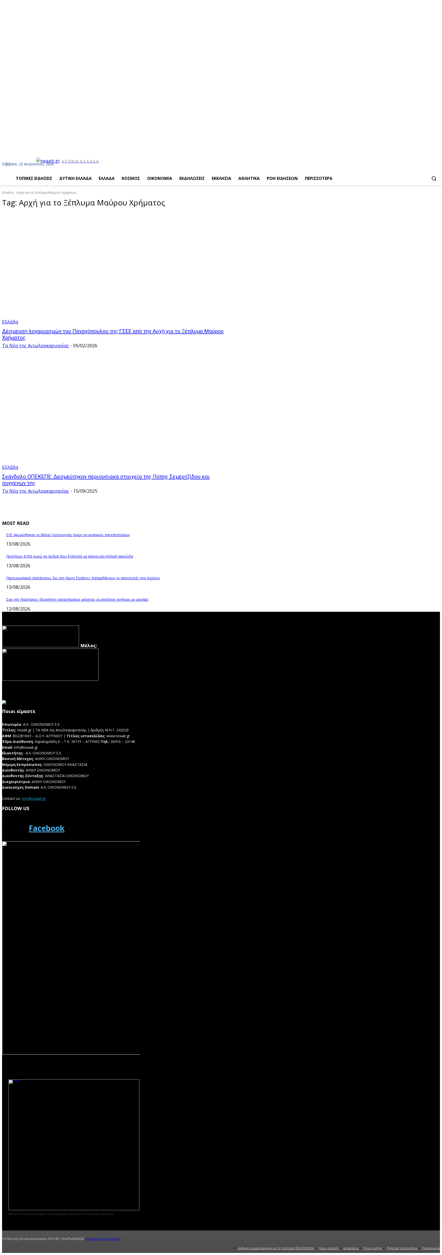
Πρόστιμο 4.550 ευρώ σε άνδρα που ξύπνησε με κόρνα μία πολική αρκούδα (69, 556)
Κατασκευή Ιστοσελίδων (102, 1239)
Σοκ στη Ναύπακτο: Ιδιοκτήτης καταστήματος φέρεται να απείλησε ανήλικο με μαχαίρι (77, 599)
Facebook (46, 828)
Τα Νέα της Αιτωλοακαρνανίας (35, 345)
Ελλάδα (10, 322)
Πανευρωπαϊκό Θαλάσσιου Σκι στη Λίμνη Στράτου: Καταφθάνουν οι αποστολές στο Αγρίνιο (83, 577)
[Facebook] (14, 828)
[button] (434, 178)
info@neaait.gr (34, 798)
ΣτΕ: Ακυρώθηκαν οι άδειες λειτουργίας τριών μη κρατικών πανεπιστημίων (68, 534)
